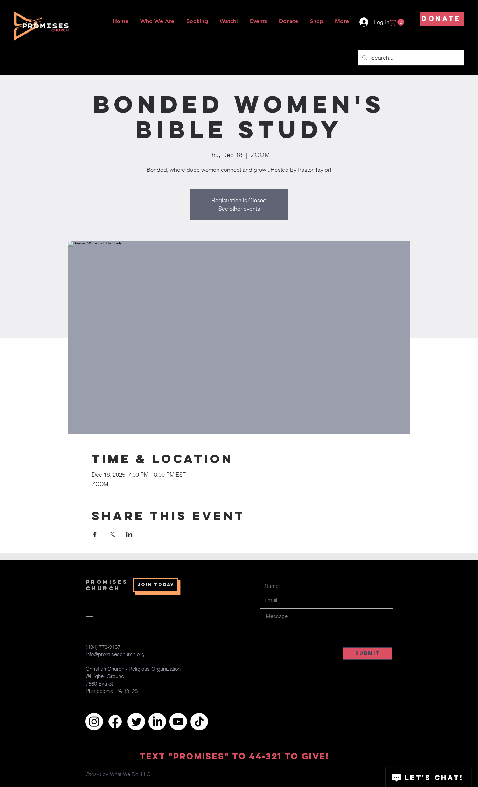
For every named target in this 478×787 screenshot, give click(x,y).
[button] (397, 22)
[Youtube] (178, 721)
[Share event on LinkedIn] (129, 534)
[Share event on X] (112, 534)
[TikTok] (199, 721)
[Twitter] (136, 721)
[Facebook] (115, 721)
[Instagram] (94, 721)
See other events (239, 208)
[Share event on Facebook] (95, 534)
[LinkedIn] (157, 721)
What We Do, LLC (130, 774)
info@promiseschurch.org (115, 654)
